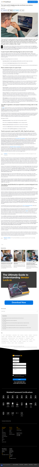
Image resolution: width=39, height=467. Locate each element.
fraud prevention (21, 338)
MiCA (2, 244)
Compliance (35, 464)
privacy (34, 339)
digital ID (14, 336)
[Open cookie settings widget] (2, 465)
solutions (14, 341)
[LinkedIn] (17, 433)
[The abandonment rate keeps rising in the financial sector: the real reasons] (7, 256)
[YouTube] (19, 435)
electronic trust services (11, 338)
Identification (4, 432)
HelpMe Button (4, 435)
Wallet (3, 437)
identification (28, 338)
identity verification (11, 339)
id (24, 338)
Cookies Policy (31, 464)
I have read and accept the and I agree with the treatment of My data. (20, 376)
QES (2, 440)
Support (10, 430)
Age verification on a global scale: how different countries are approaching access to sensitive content (17, 327)
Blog (17, 427)
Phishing (30, 339)
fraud (17, 338)
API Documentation (12, 434)
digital (6, 336)
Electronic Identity (31, 336)
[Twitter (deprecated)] (21, 433)
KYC (18, 339)
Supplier (20, 341)
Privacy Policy (21, 464)
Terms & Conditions (15, 464)
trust (27, 341)
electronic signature (4, 338)
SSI (17, 341)
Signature (3, 439)
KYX (2, 429)
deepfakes (3, 336)
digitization (23, 336)
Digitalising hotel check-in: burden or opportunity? (10, 320)
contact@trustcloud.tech (19, 383)
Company (10, 428)
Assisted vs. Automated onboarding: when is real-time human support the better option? (15, 325)
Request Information (32, 1)
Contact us (18, 428)
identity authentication (5, 339)
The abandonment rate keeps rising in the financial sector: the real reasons (7, 263)
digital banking (10, 336)
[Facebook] (19, 433)
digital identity (19, 336)
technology (24, 341)
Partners (10, 427)
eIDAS (27, 336)
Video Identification (4, 436)
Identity (14, 6)
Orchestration (26, 339)
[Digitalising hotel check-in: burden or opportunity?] (19, 256)
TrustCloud (30, 341)
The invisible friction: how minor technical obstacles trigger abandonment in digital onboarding (31, 263)
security (11, 341)
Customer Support (19, 430)
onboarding (21, 339)
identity (32, 338)
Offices (10, 431)
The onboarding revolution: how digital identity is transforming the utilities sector (13, 346)
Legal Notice (26, 464)
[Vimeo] (17, 435)
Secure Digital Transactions (5, 341)
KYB (16, 339)
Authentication (4, 433)
